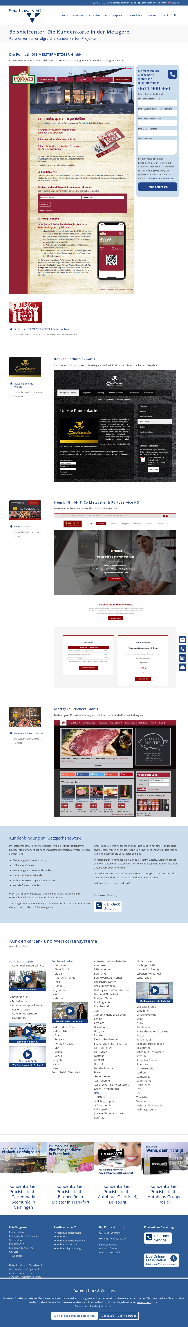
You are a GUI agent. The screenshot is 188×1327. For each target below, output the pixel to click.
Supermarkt (143, 1080)
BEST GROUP (20, 997)
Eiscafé (98, 1035)
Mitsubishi (61, 1031)
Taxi (138, 1089)
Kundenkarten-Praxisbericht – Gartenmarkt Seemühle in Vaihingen (23, 1196)
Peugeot (59, 1039)
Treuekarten (16, 1255)
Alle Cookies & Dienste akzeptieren (74, 1315)
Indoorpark (101, 1109)
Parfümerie (143, 1027)
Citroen (59, 973)
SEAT (58, 1047)
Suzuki (59, 1056)
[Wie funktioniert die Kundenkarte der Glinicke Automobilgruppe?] (27, 981)
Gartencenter (102, 1076)
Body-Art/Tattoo (103, 998)
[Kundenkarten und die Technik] (157, 992)
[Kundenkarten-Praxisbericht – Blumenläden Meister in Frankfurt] (70, 1161)
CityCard (99, 1023)
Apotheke (100, 965)
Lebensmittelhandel (148, 973)
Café (97, 1010)
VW (56, 1068)
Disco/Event (101, 1027)
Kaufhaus (100, 1117)
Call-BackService (162, 1238)
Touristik (141, 1097)
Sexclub (141, 1056)
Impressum (107, 1306)
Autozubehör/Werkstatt (66, 1072)
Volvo (58, 1064)
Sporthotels (104, 1105)
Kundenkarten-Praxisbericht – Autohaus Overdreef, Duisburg (117, 1194)
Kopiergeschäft (145, 965)
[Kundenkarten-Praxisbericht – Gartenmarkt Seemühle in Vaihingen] (23, 1161)
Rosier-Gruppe (21, 1009)
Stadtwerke (143, 1076)
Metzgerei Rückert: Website (28, 733)
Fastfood (99, 1056)
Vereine (141, 1101)
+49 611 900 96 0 (111, 1232)
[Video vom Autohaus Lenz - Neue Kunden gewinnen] (73, 1012)
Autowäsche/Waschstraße (110, 961)
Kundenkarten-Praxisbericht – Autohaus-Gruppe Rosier (164, 1194)
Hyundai (60, 990)
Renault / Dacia (64, 1043)
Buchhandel (101, 1006)
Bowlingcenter (103, 1002)
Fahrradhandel (103, 1047)
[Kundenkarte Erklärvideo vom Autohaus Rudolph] (27, 1033)
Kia (56, 994)
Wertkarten (15, 1240)
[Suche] (175, 15)
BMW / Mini (62, 969)
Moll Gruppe (20, 1001)
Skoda (58, 1052)
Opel (57, 1035)
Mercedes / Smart (65, 1027)
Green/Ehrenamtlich (106, 1089)
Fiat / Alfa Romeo (65, 977)
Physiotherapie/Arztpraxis (152, 1031)
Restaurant (143, 1047)
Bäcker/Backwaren (105, 982)
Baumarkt (100, 973)
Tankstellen (143, 1084)
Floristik (99, 1064)
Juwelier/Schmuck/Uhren (109, 1113)
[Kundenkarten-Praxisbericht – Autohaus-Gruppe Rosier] (164, 1161)
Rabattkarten (16, 1232)
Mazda (59, 998)
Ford (57, 982)
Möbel (140, 1019)
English (175, 2)
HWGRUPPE (19, 1017)
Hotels (101, 1097)
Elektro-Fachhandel (106, 1039)
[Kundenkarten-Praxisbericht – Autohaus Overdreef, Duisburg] (117, 1161)
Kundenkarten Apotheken (23, 1236)
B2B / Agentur (102, 969)
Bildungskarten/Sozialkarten (111, 990)
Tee (138, 1093)
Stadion (141, 1072)
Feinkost (99, 1060)
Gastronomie (102, 1080)
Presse (140, 1035)
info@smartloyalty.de (114, 1238)
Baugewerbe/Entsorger (108, 977)
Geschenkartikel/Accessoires (111, 1084)
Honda (59, 986)
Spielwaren (143, 1064)
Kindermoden (144, 961)
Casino (98, 1019)
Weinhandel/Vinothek (149, 1105)
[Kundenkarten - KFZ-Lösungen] (27, 1056)
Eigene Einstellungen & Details (119, 1315)
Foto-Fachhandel (104, 1068)
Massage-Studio (146, 1006)
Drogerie (99, 1031)
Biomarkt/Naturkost (106, 994)
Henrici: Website (22, 526)
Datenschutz (144, 1302)
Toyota (59, 1060)
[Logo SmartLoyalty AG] (43, 15)
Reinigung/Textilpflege (150, 1043)
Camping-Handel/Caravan (110, 1014)
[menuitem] (65, 15)
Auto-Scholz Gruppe (24, 1013)
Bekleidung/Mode (105, 986)
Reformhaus (143, 1039)
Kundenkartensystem (21, 1248)
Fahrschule (101, 1051)
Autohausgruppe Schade (27, 1005)
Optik (139, 1023)
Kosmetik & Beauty (147, 969)
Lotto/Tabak (143, 977)
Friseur (98, 1072)
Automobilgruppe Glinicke (28, 965)
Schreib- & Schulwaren (150, 1052)
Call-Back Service (112, 906)
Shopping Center (146, 1060)
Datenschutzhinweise (86, 1306)
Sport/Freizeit (144, 1068)
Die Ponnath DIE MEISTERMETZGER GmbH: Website (42, 329)
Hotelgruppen (105, 1101)
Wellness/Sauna (146, 1109)
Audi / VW (60, 965)
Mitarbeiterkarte (146, 1015)
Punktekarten (16, 1243)
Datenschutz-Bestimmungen (160, 178)
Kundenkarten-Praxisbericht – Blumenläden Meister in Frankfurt (70, 1194)
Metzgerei (142, 1010)
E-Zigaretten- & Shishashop (111, 1043)
